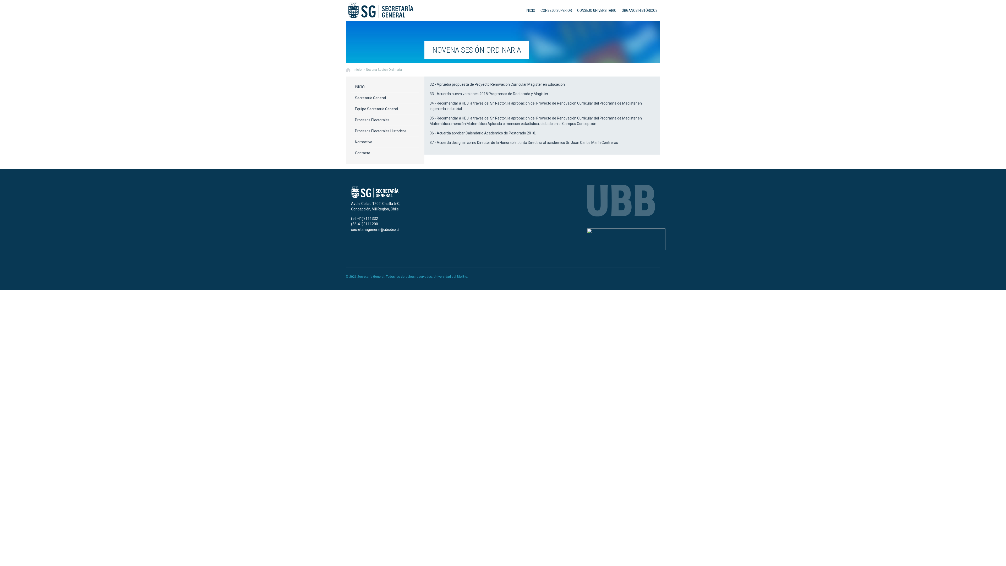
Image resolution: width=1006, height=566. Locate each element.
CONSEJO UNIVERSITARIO (596, 10)
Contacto (362, 153)
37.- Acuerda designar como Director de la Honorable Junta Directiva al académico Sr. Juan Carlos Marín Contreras (524, 142)
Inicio (358, 70)
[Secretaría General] (381, 10)
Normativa (363, 142)
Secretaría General (370, 98)
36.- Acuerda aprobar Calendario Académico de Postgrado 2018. (483, 133)
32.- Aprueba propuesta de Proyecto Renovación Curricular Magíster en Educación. (498, 84)
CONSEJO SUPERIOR (556, 10)
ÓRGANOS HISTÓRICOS (640, 10)
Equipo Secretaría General (376, 109)
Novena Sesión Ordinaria (384, 70)
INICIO (530, 10)
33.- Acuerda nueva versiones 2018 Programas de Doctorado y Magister (489, 94)
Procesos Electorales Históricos (381, 131)
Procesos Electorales (372, 120)
